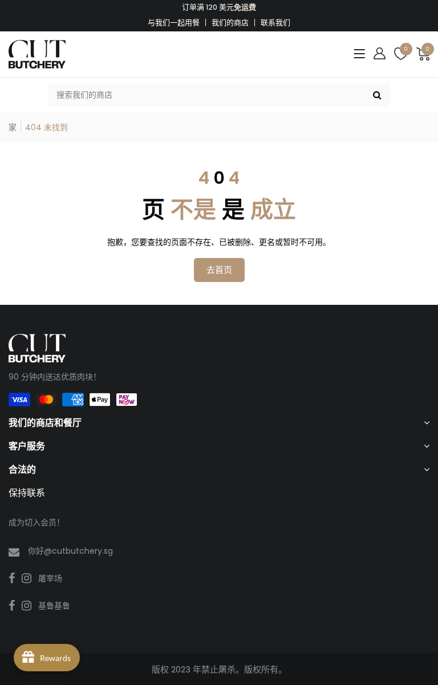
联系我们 (275, 22)
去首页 (219, 270)
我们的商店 (230, 22)
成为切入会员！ (36, 522)
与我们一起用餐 (174, 22)
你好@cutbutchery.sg (70, 551)
